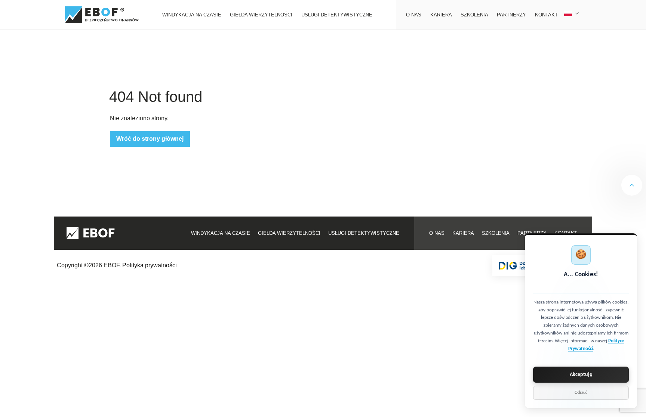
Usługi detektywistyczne (336, 15)
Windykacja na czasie (191, 15)
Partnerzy (511, 15)
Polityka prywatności (149, 265)
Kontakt (546, 15)
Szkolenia (474, 15)
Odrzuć (581, 392)
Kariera (441, 15)
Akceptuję (581, 374)
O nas (413, 15)
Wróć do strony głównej (150, 139)
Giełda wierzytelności (261, 15)
